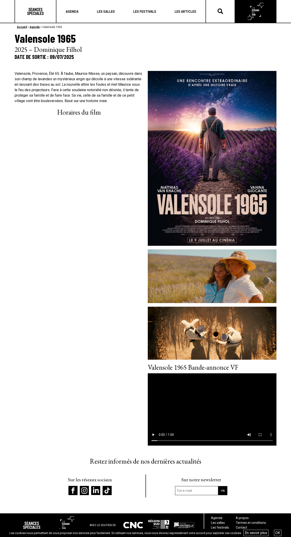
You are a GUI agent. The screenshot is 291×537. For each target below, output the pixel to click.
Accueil (22, 27)
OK (277, 533)
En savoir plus (256, 533)
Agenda (35, 27)
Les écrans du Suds (255, 11)
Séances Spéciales (35, 11)
